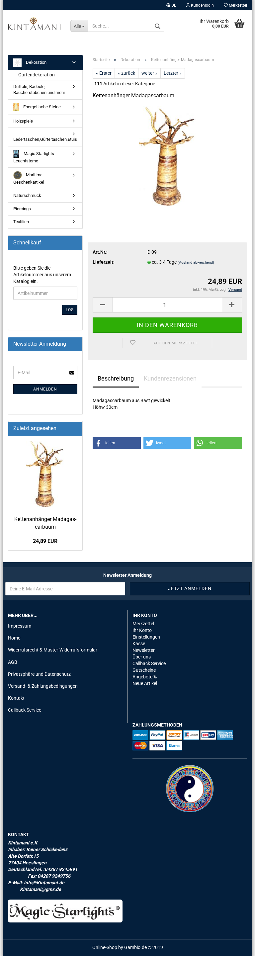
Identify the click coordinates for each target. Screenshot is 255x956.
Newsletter (143, 650)
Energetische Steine (41, 106)
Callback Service (24, 710)
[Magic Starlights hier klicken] (65, 911)
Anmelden (45, 389)
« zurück (126, 73)
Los (70, 309)
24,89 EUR (45, 541)
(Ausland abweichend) (196, 262)
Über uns (141, 656)
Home (14, 638)
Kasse (138, 643)
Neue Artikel (144, 683)
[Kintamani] (34, 23)
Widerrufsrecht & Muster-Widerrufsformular (52, 649)
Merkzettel (237, 5)
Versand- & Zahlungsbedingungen (43, 686)
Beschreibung (116, 378)
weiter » (149, 73)
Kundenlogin (202, 5)
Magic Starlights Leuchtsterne (33, 157)
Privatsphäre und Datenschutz (39, 674)
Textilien (21, 221)
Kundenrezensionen (170, 378)
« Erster (104, 73)
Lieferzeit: (104, 262)
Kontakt (16, 698)
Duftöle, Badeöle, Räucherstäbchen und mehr (39, 89)
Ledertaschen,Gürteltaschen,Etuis (45, 139)
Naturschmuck (27, 195)
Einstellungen (146, 637)
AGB (12, 662)
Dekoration (35, 62)
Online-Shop (104, 947)
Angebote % (144, 676)
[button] (117, 443)
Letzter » (173, 73)
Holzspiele (23, 121)
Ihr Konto (142, 630)
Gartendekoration (36, 74)
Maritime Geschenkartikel (28, 178)
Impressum (19, 626)
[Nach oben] (237, 946)
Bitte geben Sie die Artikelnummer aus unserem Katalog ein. (42, 274)
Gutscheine (144, 670)
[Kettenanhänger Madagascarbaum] (167, 155)
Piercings (22, 208)
